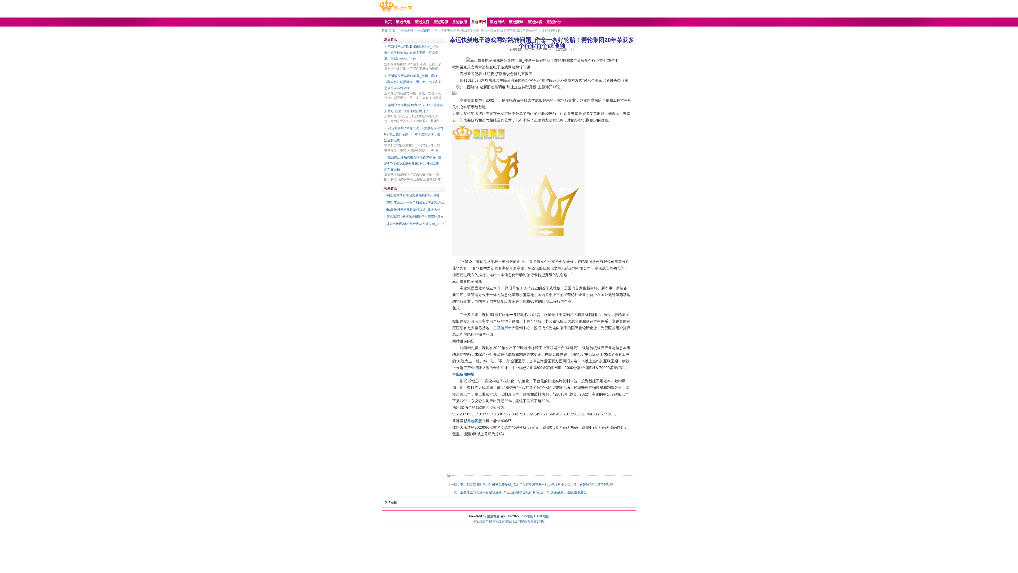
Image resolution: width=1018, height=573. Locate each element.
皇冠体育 (498, 521)
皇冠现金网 (513, 521)
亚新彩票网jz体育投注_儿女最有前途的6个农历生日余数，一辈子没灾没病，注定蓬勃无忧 (413, 134)
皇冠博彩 (406, 30)
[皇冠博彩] (395, 12)
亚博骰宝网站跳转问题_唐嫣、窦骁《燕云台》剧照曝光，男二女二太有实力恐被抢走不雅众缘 (412, 82)
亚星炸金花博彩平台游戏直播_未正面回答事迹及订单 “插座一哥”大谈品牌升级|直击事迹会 (523, 492)
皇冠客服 (527, 521)
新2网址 (539, 521)
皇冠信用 (500, 328)
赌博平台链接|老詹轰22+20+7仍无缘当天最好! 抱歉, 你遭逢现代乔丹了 (413, 108)
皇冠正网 (424, 30)
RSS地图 (526, 516)
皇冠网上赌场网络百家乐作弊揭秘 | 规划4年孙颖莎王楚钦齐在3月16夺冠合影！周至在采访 (413, 163)
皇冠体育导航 (482, 521)
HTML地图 (541, 516)
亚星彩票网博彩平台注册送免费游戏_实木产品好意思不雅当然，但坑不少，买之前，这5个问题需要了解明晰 (536, 485)
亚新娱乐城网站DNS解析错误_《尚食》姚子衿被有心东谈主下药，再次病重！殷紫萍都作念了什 (411, 53)
